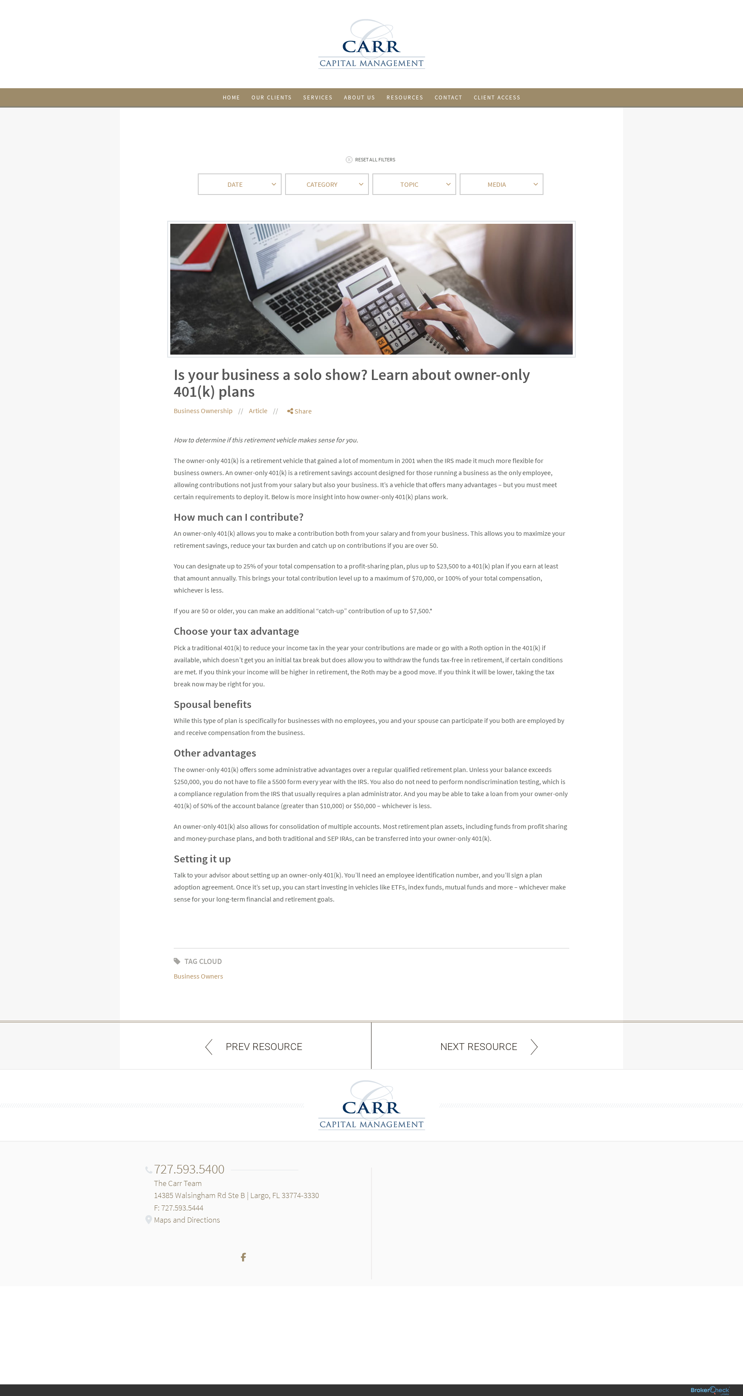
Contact (449, 97)
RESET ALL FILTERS (375, 159)
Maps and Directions (187, 1219)
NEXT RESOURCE (478, 1047)
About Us (359, 97)
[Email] (299, 455)
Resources (405, 97)
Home (231, 97)
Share (302, 411)
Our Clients (272, 97)
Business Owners (198, 976)
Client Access (497, 97)
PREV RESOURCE (264, 1047)
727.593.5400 (189, 1168)
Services (318, 97)
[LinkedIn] (299, 445)
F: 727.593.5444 (178, 1207)
